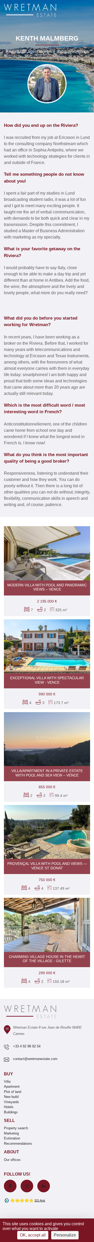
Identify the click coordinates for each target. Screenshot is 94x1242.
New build (11, 1097)
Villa (7, 1082)
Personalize (65, 1235)
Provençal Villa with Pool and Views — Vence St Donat (47, 865)
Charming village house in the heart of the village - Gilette (47, 959)
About (11, 1152)
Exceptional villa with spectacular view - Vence (47, 680)
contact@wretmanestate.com (35, 1059)
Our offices (12, 1160)
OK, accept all (33, 1235)
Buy (8, 1074)
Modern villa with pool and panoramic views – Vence (47, 587)
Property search (16, 1128)
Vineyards (11, 1102)
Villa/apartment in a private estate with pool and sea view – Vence (47, 773)
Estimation (12, 1138)
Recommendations (18, 1143)
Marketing (11, 1133)
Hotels (9, 1107)
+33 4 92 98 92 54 (26, 1046)
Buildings (11, 1112)
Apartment (12, 1086)
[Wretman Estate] (38, 10)
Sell (9, 1120)
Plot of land (12, 1092)
